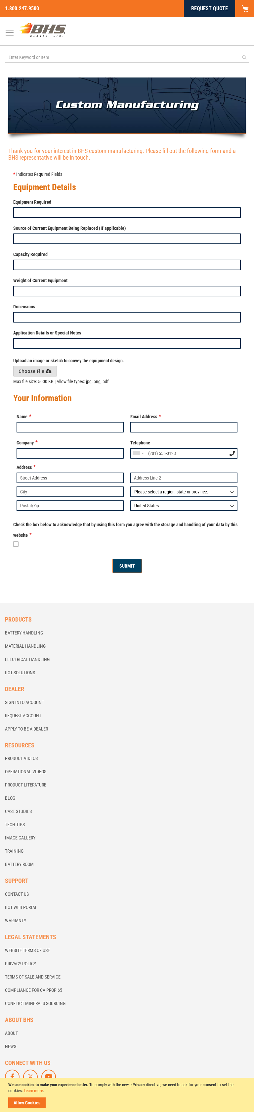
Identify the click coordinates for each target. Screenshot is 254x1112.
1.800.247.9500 (22, 8)
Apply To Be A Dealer (26, 729)
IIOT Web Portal (21, 907)
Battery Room (19, 864)
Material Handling (25, 646)
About (11, 1033)
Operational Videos (25, 771)
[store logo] (42, 30)
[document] (127, 1095)
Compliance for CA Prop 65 (33, 990)
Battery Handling (24, 632)
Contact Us (17, 894)
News (10, 1046)
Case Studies (18, 811)
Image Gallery (20, 837)
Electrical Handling (27, 659)
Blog (10, 798)
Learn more (33, 1090)
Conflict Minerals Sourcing (35, 1003)
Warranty (15, 920)
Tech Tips (15, 824)
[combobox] (127, 57)
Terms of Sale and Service (33, 977)
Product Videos (21, 758)
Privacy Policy (20, 963)
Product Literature (25, 784)
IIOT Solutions (20, 672)
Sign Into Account (24, 702)
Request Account (23, 715)
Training (14, 851)
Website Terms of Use (27, 950)
